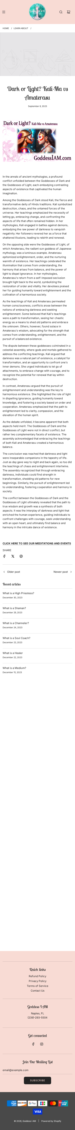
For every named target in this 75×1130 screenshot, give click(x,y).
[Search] (61, 12)
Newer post (61, 571)
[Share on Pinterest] (21, 556)
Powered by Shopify (51, 1121)
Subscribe (37, 1080)
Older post (13, 571)
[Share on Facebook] (4, 556)
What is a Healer (13, 653)
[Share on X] (13, 556)
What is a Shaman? (14, 608)
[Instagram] (42, 1044)
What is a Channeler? (16, 623)
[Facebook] (33, 1044)
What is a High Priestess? (18, 593)
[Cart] (68, 12)
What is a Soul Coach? (16, 638)
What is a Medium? (14, 668)
